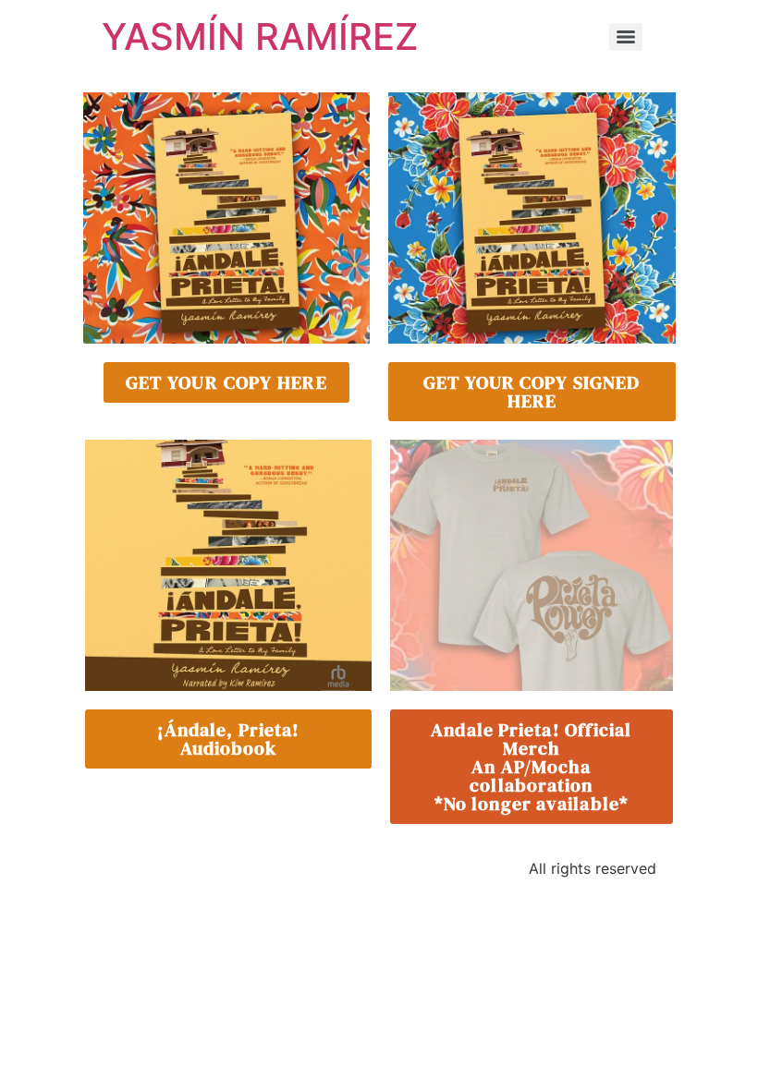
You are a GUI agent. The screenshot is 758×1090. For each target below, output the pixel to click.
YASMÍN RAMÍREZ (260, 36)
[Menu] (625, 37)
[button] (531, 766)
